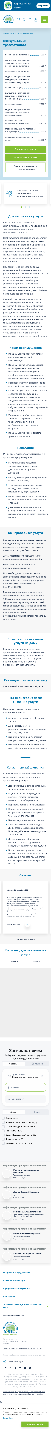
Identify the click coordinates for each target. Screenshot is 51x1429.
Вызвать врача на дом (25, 157)
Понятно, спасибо (35, 1424)
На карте (14, 961)
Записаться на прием (25, 149)
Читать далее (13, 924)
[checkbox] (3, 1118)
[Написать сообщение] (30, 19)
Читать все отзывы (25, 939)
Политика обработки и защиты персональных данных (24, 1355)
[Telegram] (10, 1368)
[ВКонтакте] (5, 1368)
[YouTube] (30, 1368)
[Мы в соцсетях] (15, 1368)
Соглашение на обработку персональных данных (22, 1348)
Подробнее (7, 1418)
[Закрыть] (2, 5)
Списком (36, 961)
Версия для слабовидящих (13, 1315)
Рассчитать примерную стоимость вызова (25, 167)
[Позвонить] (18, 19)
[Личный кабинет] (35, 19)
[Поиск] (24, 19)
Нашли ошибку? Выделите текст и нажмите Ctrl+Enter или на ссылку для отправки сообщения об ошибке (24, 1393)
